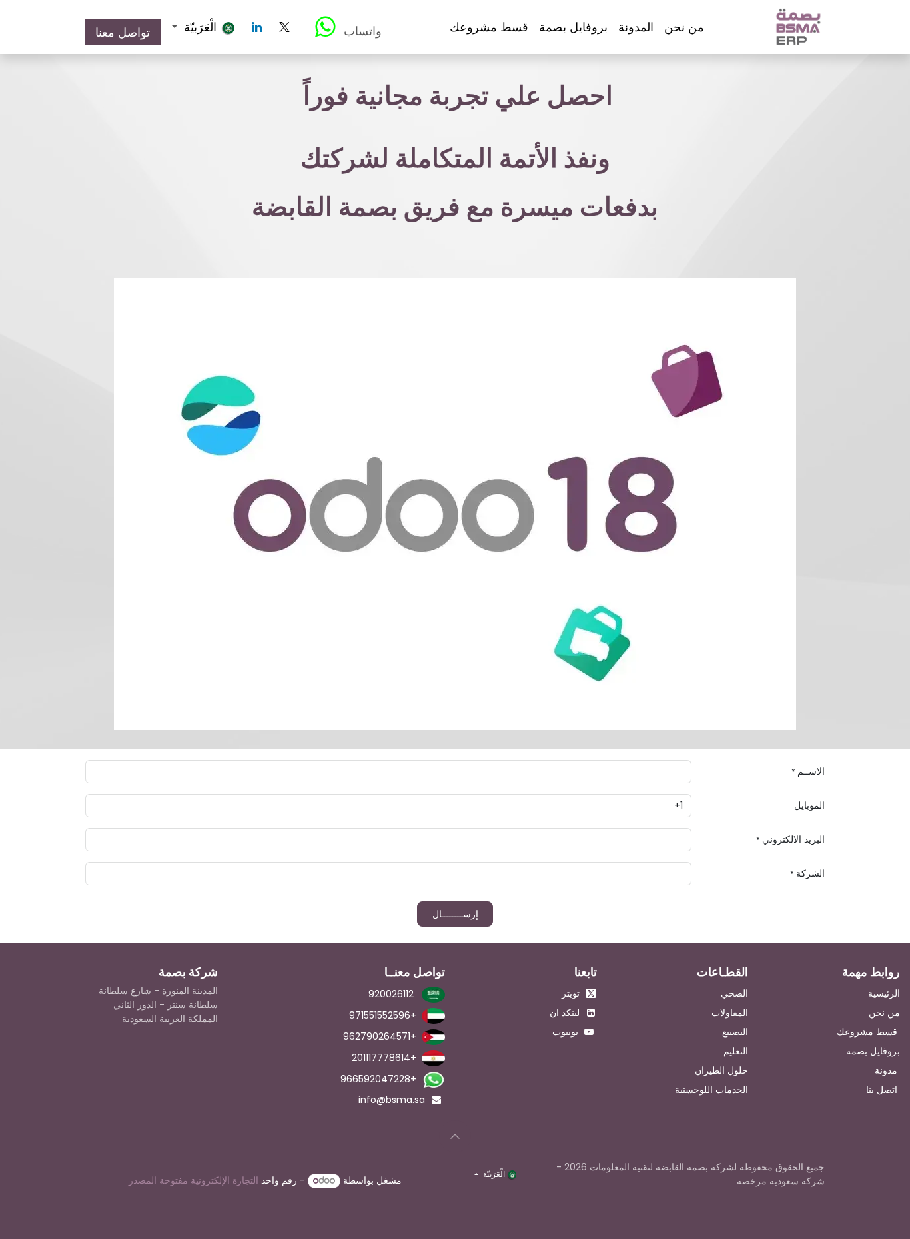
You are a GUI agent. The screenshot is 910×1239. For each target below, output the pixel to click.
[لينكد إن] (257, 27)
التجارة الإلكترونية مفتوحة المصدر (193, 1180)
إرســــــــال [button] (455, 914)
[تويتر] (284, 27)
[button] (455, 1136)
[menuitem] (684, 27)
